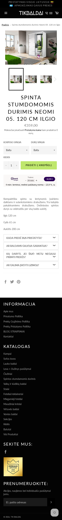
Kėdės (6, 424)
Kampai (7, 353)
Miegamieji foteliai (12, 399)
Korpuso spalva (12, 142)
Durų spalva (38, 142)
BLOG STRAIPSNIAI (14, 331)
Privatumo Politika (13, 316)
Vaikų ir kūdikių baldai (14, 383)
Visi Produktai (10, 434)
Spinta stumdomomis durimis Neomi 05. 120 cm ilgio (36, 24)
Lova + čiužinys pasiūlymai (17, 368)
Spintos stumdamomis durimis (19, 378)
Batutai (7, 429)
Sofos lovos (9, 358)
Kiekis (6, 157)
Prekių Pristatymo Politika (16, 326)
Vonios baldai (10, 414)
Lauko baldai (10, 363)
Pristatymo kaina (33, 130)
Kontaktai (8, 336)
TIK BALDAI (16, 517)
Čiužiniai (7, 373)
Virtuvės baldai (11, 409)
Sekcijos (7, 419)
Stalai (6, 389)
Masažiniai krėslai (12, 404)
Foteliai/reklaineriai (13, 394)
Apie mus (8, 311)
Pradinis (5, 24)
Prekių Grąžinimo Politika (16, 321)
